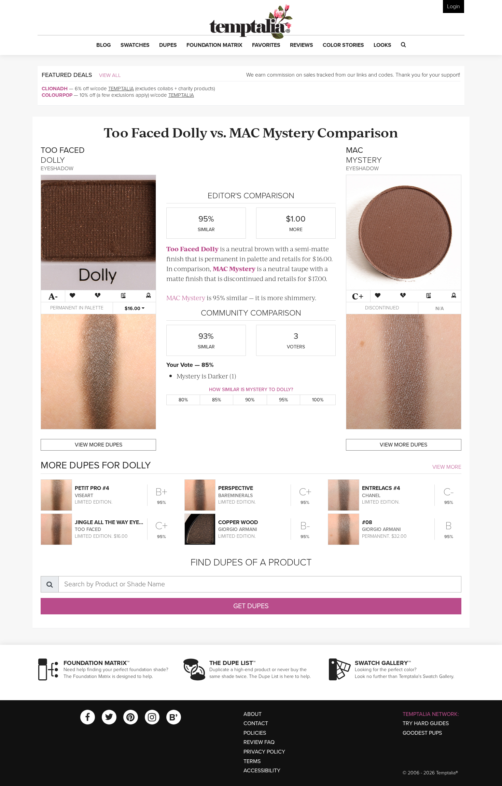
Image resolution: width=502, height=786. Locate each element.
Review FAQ (259, 742)
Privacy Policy (264, 751)
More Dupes (98, 444)
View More (446, 467)
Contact (255, 723)
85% (216, 400)
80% (183, 400)
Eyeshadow (57, 168)
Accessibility (261, 770)
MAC (244, 131)
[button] (103, 45)
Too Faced (136, 131)
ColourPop (57, 95)
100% (317, 400)
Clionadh (55, 88)
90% (249, 400)
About (252, 714)
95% (283, 400)
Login (453, 6)
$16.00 (133, 308)
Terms (252, 761)
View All (110, 75)
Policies (254, 733)
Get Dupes (251, 606)
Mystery (289, 131)
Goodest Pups (422, 733)
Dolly (189, 131)
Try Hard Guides (426, 723)
